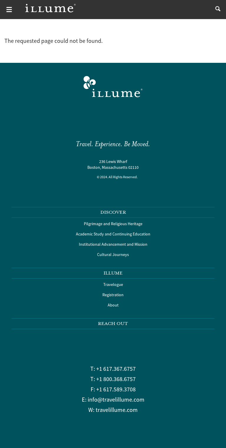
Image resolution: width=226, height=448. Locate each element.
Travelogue (113, 284)
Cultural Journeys (113, 254)
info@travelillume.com (116, 399)
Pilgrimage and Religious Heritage (113, 223)
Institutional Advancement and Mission (113, 244)
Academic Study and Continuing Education (113, 234)
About (113, 305)
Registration (113, 294)
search (216, 9)
